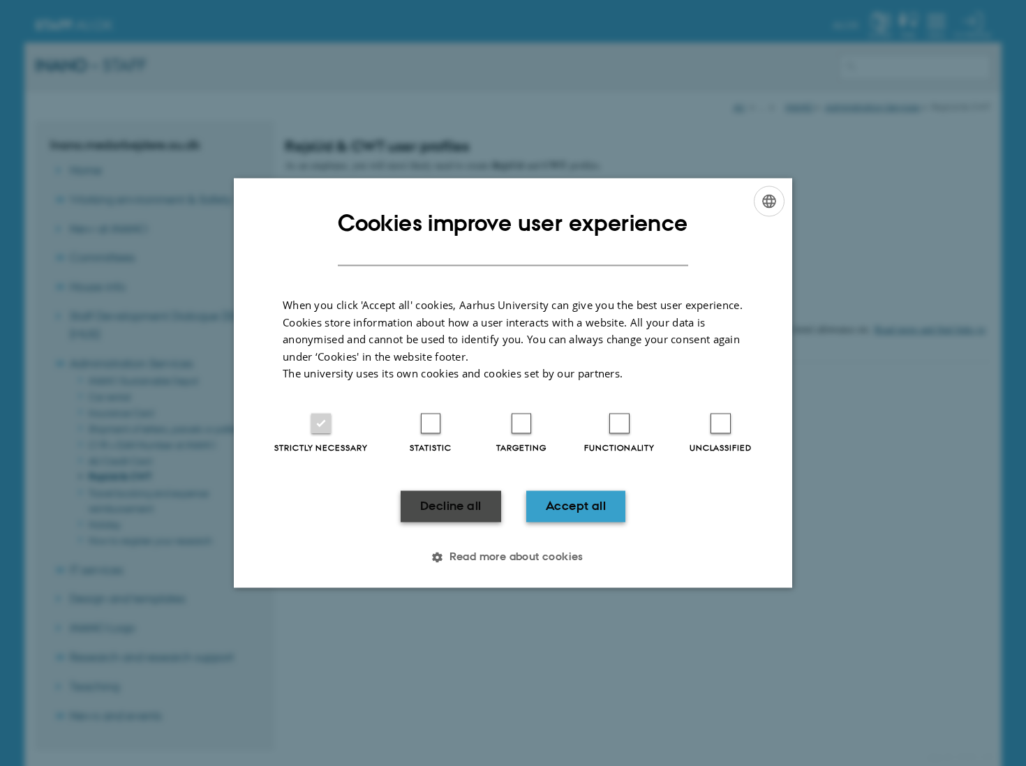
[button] (513, 557)
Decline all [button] (450, 505)
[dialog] (513, 382)
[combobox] (769, 201)
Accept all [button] (576, 505)
